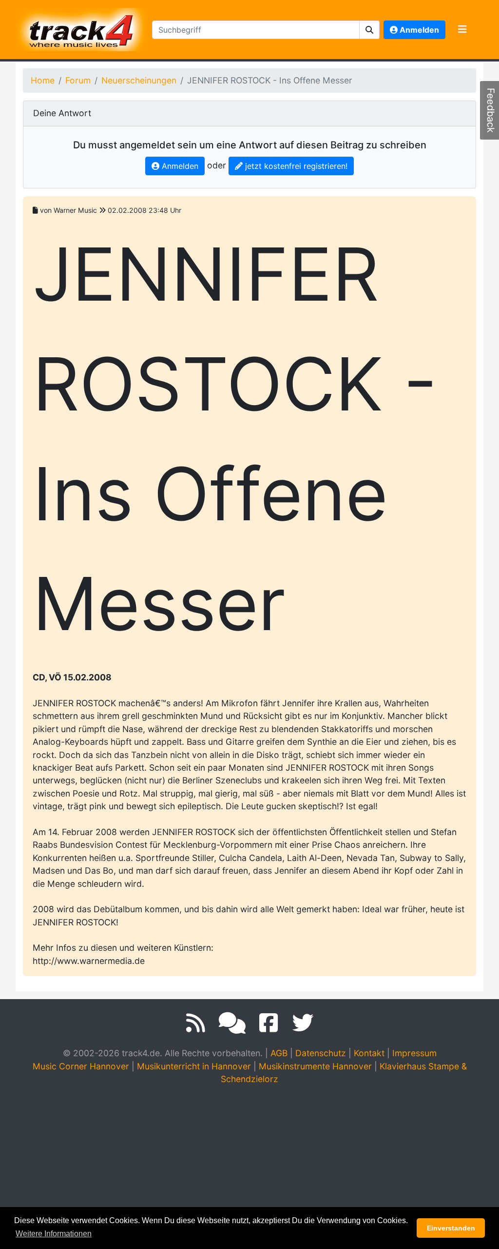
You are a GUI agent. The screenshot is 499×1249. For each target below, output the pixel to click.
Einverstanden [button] (451, 1228)
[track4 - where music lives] (82, 28)
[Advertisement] (252, 1166)
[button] (370, 29)
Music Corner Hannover (81, 1066)
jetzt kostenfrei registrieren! (295, 166)
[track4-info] (232, 1023)
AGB (279, 1053)
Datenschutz (320, 1053)
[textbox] (256, 29)
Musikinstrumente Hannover (315, 1066)
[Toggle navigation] (462, 29)
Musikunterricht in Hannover (194, 1066)
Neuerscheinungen (138, 80)
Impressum (414, 1053)
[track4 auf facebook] (268, 1023)
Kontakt (369, 1053)
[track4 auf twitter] (302, 1023)
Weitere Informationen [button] (54, 1233)
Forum (78, 80)
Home (43, 80)
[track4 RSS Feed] (195, 1023)
